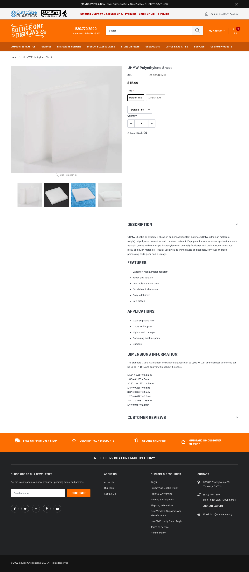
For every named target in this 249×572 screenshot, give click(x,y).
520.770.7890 (86, 28)
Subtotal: (132, 133)
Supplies (199, 46)
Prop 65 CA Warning (161, 493)
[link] (14, 508)
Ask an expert (213, 506)
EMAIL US (136, 458)
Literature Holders (69, 46)
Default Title (135, 97)
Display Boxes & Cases (101, 46)
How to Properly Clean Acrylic (167, 521)
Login (213, 14)
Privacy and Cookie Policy (164, 488)
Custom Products (221, 46)
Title (130, 90)
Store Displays (130, 46)
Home (14, 57)
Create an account (228, 14)
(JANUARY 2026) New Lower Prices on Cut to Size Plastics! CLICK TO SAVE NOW (124, 4)
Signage (46, 46)
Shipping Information (162, 505)
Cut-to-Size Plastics (23, 46)
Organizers (153, 46)
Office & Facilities (177, 46)
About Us (109, 482)
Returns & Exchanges (162, 499)
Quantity (132, 115)
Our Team (109, 488)
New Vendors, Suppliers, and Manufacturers (166, 513)
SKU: (130, 75)
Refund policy (158, 532)
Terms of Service (160, 527)
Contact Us (110, 493)
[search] (197, 30)
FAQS (154, 482)
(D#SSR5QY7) (155, 97)
